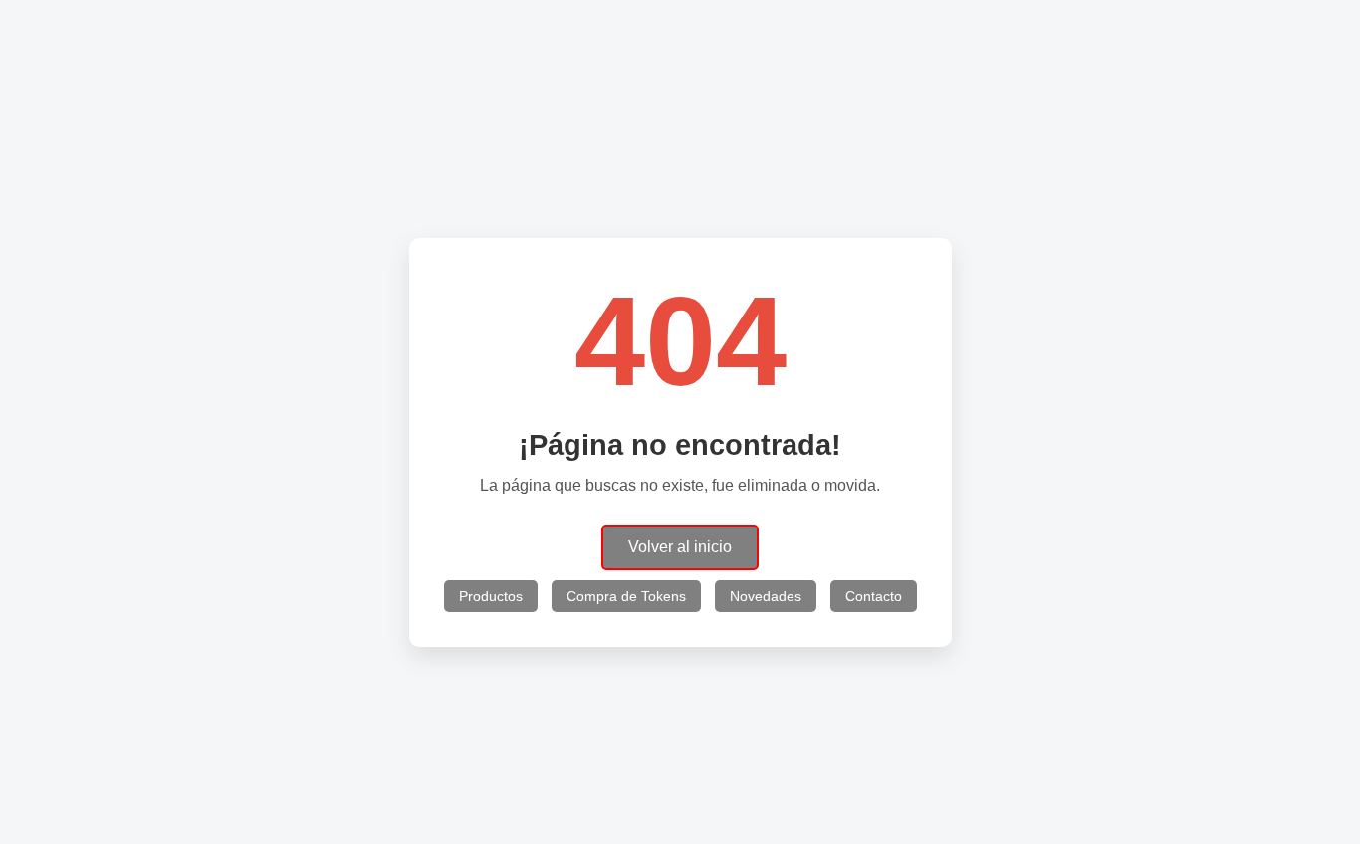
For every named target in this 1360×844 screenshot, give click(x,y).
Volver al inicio (680, 546)
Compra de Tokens (626, 596)
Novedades (765, 596)
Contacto (873, 596)
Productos (491, 596)
